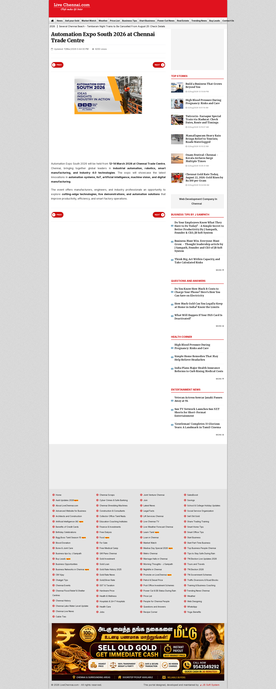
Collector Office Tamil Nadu (112, 516)
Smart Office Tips (195, 532)
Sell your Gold (72, 20)
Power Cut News (166, 20)
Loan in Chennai (151, 537)
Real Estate (183, 20)
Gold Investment (107, 559)
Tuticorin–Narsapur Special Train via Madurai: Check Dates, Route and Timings (203, 119)
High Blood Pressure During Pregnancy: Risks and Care (203, 102)
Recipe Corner (150, 612)
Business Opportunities (66, 564)
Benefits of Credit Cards (67, 527)
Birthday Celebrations (65, 532)
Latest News (149, 505)
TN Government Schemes (199, 574)
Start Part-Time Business (198, 543)
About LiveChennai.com (66, 505)
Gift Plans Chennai (108, 553)
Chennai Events (62, 585)
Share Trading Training (198, 521)
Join (145, 500)
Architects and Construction (68, 516)
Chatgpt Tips (61, 580)
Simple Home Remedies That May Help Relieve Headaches (196, 358)
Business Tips (129, 20)
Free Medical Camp (108, 548)
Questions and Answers (154, 606)
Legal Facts (148, 511)
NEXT (157, 65)
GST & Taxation (106, 585)
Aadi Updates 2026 (64, 500)
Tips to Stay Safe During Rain (201, 553)
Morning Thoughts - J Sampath (158, 564)
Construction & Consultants (112, 511)
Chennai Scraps (107, 495)
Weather (103, 20)
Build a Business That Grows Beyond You (204, 85)
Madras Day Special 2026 (155, 548)
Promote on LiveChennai (155, 574)
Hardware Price (106, 590)
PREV (59, 65)
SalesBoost (192, 495)
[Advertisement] (160, 7)
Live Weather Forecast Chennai (158, 527)
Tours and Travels (196, 564)
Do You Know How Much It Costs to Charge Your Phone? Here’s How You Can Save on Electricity (197, 292)
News (60, 20)
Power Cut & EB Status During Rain (159, 590)
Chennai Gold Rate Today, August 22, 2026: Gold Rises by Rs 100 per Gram (204, 177)
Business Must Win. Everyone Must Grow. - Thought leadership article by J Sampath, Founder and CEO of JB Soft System (199, 246)
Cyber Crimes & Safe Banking (113, 500)
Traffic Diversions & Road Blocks (202, 580)
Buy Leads (214, 20)
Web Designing (194, 601)
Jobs (101, 612)
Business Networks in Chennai (70, 569)
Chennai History (63, 600)
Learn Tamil (149, 532)
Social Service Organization (200, 511)
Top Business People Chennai (201, 548)
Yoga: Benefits (194, 612)
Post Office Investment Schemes (158, 585)
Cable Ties (60, 616)
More (219, 270)
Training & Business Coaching (201, 585)
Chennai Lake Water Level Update (71, 606)
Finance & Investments (110, 527)
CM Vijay (59, 574)
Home (58, 495)
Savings (191, 500)
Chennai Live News (64, 611)
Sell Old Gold (193, 516)
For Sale (103, 543)
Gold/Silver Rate (107, 580)
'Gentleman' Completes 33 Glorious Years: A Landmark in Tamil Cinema (198, 425)
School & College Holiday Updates (203, 505)
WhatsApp (192, 606)
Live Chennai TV (151, 521)
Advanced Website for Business (70, 511)
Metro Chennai (150, 553)
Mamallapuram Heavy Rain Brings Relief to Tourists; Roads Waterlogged (203, 139)
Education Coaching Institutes (113, 521)
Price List (115, 20)
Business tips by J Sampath (68, 553)
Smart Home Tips (195, 527)
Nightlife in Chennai (152, 569)
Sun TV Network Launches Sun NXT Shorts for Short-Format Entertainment (197, 412)
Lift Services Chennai (153, 516)
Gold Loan (104, 564)
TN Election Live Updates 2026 (202, 559)
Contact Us (228, 20)
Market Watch (89, 20)
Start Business (147, 20)
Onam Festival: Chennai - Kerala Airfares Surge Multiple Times (202, 158)
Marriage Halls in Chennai (155, 559)
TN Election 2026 (195, 569)
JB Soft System (210, 684)
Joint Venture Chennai (153, 495)
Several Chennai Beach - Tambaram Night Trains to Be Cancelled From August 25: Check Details (82, 26)
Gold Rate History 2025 (110, 569)
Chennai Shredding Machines (113, 505)
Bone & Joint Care (64, 548)
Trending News (199, 20)
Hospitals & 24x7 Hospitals (112, 601)
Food (102, 537)
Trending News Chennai (198, 590)
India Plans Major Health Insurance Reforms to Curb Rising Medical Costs (199, 369)
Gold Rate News (107, 574)
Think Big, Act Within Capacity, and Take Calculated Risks (197, 261)
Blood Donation (62, 543)
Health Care (105, 606)
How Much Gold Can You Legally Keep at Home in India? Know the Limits (199, 305)
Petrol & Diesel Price (153, 580)
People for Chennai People (156, 601)
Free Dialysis (105, 532)
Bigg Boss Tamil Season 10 (68, 537)
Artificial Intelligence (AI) (67, 521)
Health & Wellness (108, 596)
